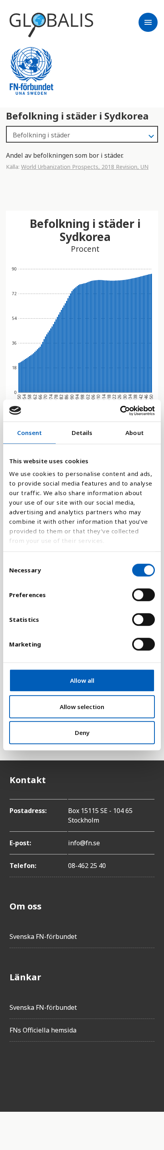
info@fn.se (84, 843)
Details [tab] (82, 433)
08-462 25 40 (87, 865)
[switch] (143, 594)
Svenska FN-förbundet (43, 936)
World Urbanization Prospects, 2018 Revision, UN (84, 166)
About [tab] (134, 433)
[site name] (51, 25)
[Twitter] (38, 1070)
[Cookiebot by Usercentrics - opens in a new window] (120, 411)
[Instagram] (60, 1070)
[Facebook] (16, 1070)
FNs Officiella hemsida (43, 1030)
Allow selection (82, 707)
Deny (82, 733)
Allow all (82, 680)
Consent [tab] (29, 433)
